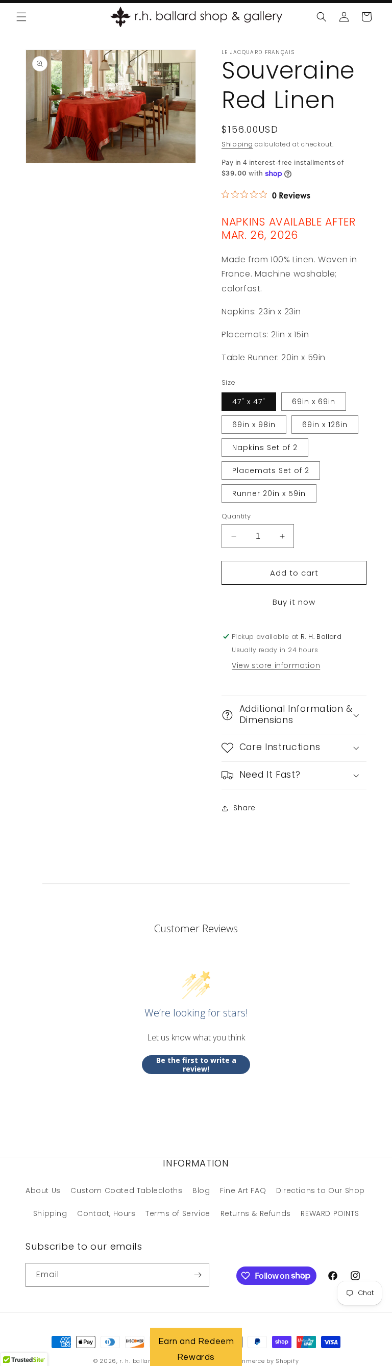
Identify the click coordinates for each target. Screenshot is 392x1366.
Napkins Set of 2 (265, 447)
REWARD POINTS (330, 1213)
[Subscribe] (197, 1275)
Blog (201, 1190)
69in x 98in (254, 424)
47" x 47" (248, 401)
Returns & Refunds (255, 1213)
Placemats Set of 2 (270, 470)
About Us (43, 1190)
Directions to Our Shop (320, 1190)
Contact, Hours (106, 1213)
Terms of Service (177, 1213)
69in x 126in (325, 424)
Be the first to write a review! (196, 1064)
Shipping (237, 144)
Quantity (236, 516)
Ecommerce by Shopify (264, 1361)
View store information (276, 665)
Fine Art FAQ (243, 1190)
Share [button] (244, 808)
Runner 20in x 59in (269, 493)
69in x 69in (313, 401)
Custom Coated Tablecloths (126, 1190)
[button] (21, 17)
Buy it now (294, 602)
